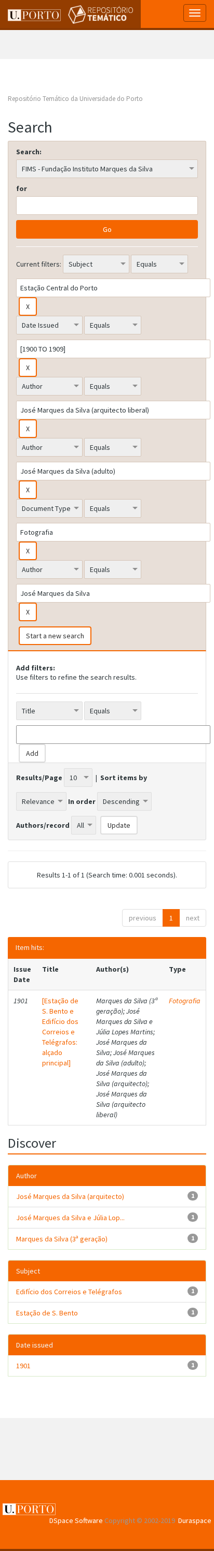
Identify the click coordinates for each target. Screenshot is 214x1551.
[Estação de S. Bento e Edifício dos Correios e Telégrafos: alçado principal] (60, 1031)
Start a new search (55, 635)
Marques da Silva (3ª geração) (62, 1238)
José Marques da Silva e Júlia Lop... (70, 1217)
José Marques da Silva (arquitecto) (70, 1196)
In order (82, 801)
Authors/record (43, 825)
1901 (23, 1365)
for (21, 188)
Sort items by (123, 777)
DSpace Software (76, 1520)
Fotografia (184, 1000)
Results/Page (39, 777)
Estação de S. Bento (47, 1313)
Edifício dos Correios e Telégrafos (69, 1291)
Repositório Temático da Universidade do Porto (75, 98)
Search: (29, 151)
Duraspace (194, 1520)
